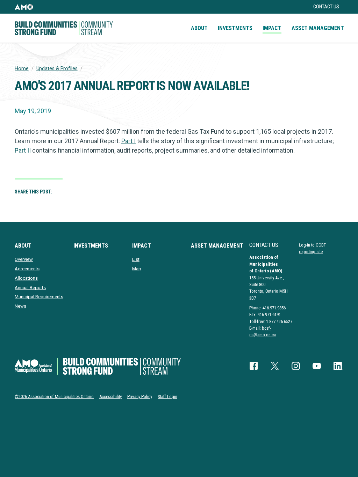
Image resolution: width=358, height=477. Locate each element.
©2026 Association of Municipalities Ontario (54, 396)
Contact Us (326, 7)
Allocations (26, 278)
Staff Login (167, 396)
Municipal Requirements (39, 296)
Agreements (27, 268)
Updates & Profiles (57, 69)
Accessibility (110, 396)
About (199, 28)
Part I (128, 141)
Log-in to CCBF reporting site (312, 248)
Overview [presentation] (24, 259)
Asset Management (318, 28)
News (20, 306)
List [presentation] (135, 259)
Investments (235, 28)
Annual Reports (30, 287)
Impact (272, 28)
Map (136, 268)
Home (22, 69)
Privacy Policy (139, 396)
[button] (23, 7)
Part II (23, 150)
